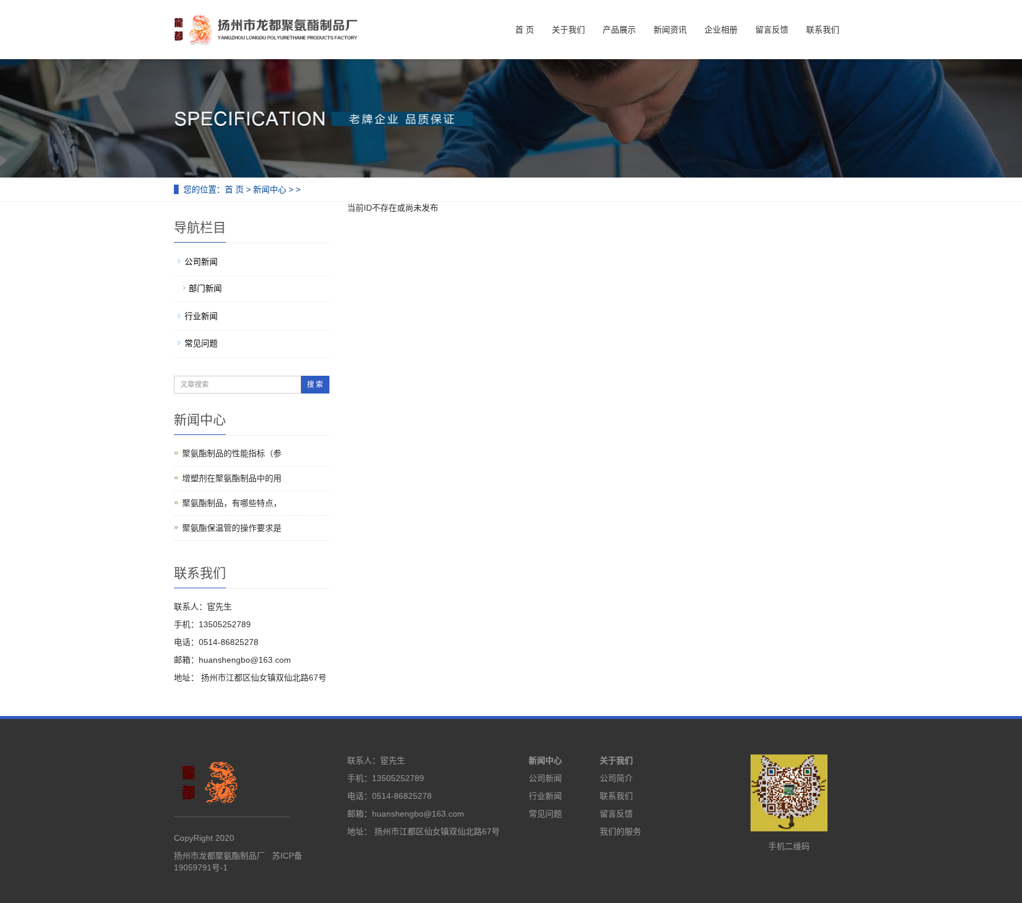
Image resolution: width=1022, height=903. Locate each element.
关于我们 (568, 29)
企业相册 (721, 29)
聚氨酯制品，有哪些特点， (232, 503)
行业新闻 (201, 316)
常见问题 (201, 343)
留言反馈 (771, 29)
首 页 (524, 29)
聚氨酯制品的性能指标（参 (232, 453)
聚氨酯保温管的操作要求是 (232, 528)
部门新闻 (205, 288)
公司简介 (616, 778)
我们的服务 (620, 831)
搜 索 (315, 384)
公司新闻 (201, 261)
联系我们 (822, 29)
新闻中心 (269, 189)
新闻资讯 (670, 29)
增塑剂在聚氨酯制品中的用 (232, 478)
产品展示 (619, 29)
